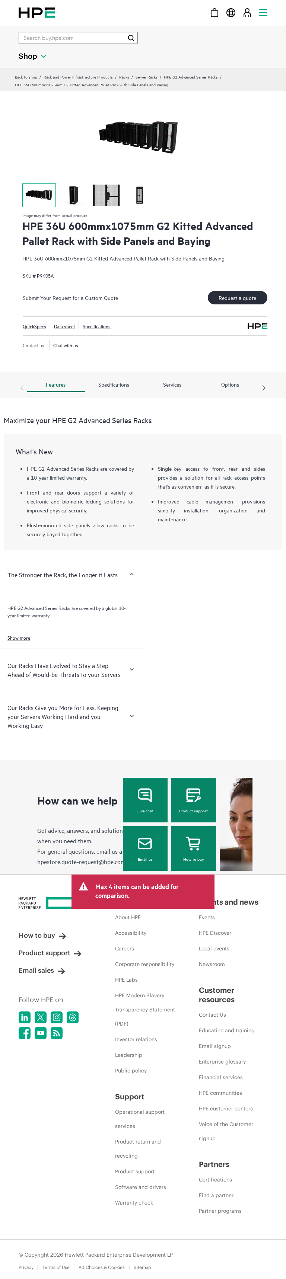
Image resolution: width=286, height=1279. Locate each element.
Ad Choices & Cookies (102, 1267)
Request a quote (237, 297)
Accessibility (130, 933)
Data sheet (64, 326)
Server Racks (147, 77)
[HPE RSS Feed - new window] (57, 1033)
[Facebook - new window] (25, 1033)
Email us (145, 859)
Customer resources (217, 994)
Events (207, 917)
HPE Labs (126, 979)
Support (129, 1096)
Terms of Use (56, 1267)
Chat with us (65, 345)
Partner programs (220, 1211)
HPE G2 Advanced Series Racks (191, 77)
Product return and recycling (138, 1148)
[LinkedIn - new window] (25, 1017)
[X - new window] (41, 1017)
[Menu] (263, 12)
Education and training (227, 1030)
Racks (124, 77)
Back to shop (26, 77)
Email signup (215, 1046)
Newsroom (212, 964)
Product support (193, 810)
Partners (214, 1164)
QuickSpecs (34, 326)
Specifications (97, 326)
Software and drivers (140, 1187)
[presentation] (264, 388)
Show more (18, 637)
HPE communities (220, 1093)
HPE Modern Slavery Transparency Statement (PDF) (145, 1009)
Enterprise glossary (222, 1061)
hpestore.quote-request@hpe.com (81, 861)
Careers (124, 948)
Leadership (128, 1055)
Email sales (36, 970)
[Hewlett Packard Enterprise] (37, 12)
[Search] (131, 38)
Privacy (26, 1267)
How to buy (193, 859)
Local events (214, 948)
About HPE (128, 917)
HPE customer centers (226, 1108)
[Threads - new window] (73, 1017)
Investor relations (136, 1039)
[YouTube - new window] (41, 1033)
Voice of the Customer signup (226, 1131)
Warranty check (134, 1202)
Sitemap (142, 1267)
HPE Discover (215, 933)
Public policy (131, 1070)
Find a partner (216, 1195)
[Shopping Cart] (214, 12)
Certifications (215, 1179)
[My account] (247, 12)
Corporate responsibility (144, 964)
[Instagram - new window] (57, 1017)
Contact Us (212, 1014)
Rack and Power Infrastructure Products (78, 77)
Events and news (228, 902)
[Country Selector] (230, 12)
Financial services (221, 1077)
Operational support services (140, 1119)
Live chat (145, 810)
